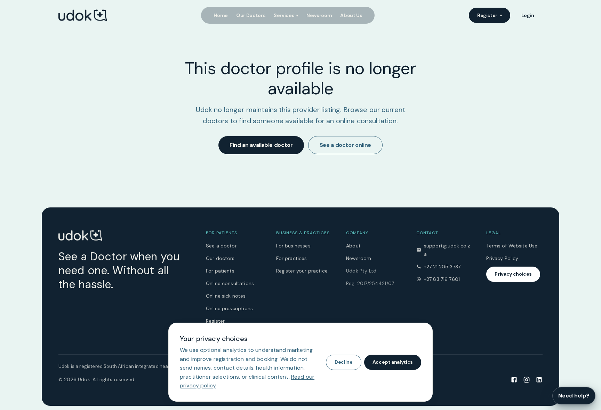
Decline (344, 362)
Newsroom (319, 15)
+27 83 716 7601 (442, 279)
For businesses (293, 246)
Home (221, 15)
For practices (291, 258)
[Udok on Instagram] (526, 379)
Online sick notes (226, 296)
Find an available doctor (261, 145)
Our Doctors (250, 15)
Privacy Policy (502, 258)
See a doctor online (345, 145)
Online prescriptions (229, 308)
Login (527, 15)
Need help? (574, 395)
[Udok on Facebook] (514, 379)
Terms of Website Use (511, 246)
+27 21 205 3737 (442, 266)
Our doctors (220, 258)
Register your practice (302, 271)
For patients (220, 271)
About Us (351, 15)
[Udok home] (82, 15)
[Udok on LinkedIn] (539, 379)
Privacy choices (513, 274)
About (353, 246)
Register (489, 15)
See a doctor (221, 246)
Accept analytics (392, 362)
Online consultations (230, 283)
